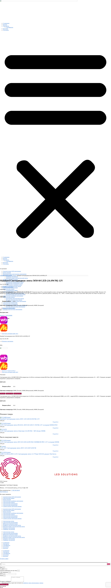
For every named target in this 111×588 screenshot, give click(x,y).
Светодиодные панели (9, 297)
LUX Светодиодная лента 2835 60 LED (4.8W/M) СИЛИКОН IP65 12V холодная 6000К (29, 442)
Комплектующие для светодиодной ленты (17, 278)
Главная (2, 275)
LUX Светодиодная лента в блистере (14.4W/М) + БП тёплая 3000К (22, 431)
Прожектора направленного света (15, 282)
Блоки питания (7, 272)
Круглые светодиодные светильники (15, 306)
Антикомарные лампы (12, 290)
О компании (6, 23)
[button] (55, 143)
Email (1, 575)
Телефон (2, 569)
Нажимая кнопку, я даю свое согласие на (22, 583)
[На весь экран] (2, 586)
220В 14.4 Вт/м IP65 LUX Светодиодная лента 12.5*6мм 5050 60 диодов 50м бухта (28, 454)
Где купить (6, 30)
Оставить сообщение (5, 581)
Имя (1, 567)
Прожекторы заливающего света (14, 283)
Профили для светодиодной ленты (12, 525)
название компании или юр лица (8, 570)
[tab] (2, 393)
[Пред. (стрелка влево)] (0, 587)
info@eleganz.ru (4, 491)
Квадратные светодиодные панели (15, 298)
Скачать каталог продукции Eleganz (12, 506)
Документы (6, 26)
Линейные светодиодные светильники (16, 301)
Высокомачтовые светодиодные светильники (14, 274)
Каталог (5, 24)
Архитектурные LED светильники (12, 271)
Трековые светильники (9, 528)
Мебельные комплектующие (10, 523)
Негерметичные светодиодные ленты (15, 294)
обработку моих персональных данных (33, 583)
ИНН (1, 574)
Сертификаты (9, 27)
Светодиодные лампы (8, 289)
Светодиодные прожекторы (10, 302)
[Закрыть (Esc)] (5, 586)
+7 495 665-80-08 (15, 490)
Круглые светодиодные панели (14, 300)
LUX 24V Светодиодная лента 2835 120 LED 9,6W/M (18, 448)
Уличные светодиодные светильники (12, 309)
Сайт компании (4, 572)
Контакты (5, 28)
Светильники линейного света (14, 285)
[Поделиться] (3, 586)
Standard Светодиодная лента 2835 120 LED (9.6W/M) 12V (20, 419)
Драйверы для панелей (9, 529)
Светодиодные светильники (10, 304)
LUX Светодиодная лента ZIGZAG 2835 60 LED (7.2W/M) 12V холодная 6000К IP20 (28, 425)
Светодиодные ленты (10, 275)
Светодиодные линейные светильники (13, 295)
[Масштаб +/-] (0, 586)
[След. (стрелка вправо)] (2, 587)
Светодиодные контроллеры (10, 287)
